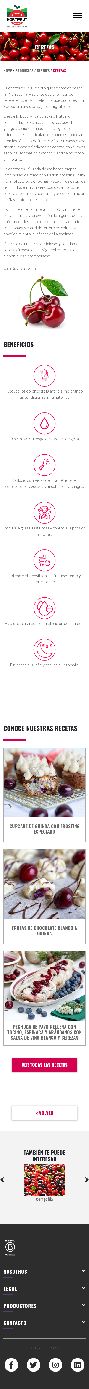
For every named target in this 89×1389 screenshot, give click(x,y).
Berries (43, 70)
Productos (24, 70)
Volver (45, 1112)
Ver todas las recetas (45, 1064)
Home (7, 70)
